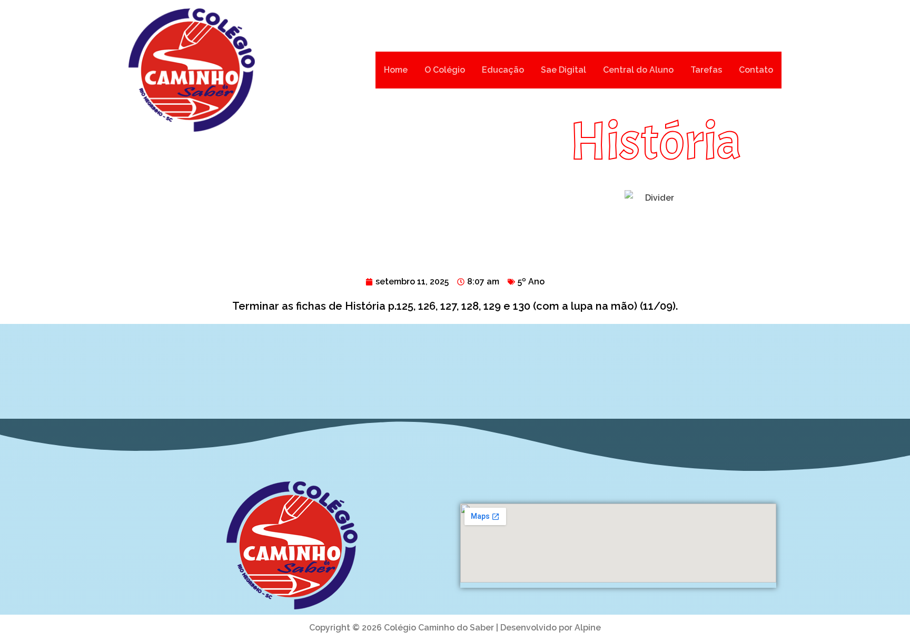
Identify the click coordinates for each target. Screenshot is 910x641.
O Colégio (444, 70)
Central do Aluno (638, 70)
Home (396, 70)
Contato (756, 70)
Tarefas (706, 70)
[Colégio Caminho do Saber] (191, 70)
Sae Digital (563, 70)
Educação (503, 70)
